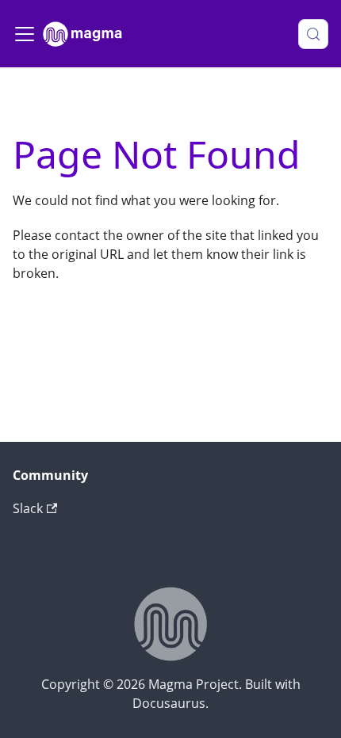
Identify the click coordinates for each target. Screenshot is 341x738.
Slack (28, 508)
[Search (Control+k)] (313, 34)
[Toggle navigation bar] (24, 34)
